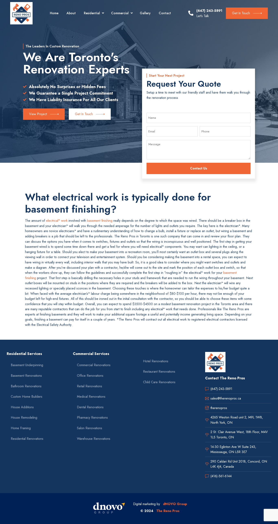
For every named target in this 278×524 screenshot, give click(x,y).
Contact (165, 13)
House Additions (22, 407)
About (71, 13)
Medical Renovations (91, 396)
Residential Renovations (27, 438)
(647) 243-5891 (209, 10)
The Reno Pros (167, 511)
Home (54, 13)
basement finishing (99, 220)
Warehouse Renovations (93, 438)
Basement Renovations (26, 375)
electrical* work (57, 220)
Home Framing (21, 428)
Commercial (120, 13)
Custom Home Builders (26, 396)
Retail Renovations (89, 386)
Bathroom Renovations (26, 386)
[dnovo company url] (109, 508)
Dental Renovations (90, 407)
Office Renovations (90, 375)
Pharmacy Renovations (92, 417)
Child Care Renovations (159, 382)
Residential (92, 13)
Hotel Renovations (155, 361)
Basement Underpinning (27, 365)
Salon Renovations (89, 428)
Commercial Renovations (94, 365)
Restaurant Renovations (159, 371)
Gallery (145, 13)
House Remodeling (24, 417)
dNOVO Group (175, 504)
